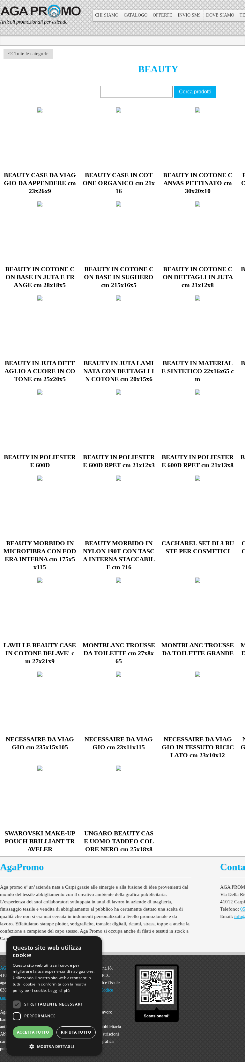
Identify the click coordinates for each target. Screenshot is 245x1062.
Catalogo (135, 15)
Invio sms (189, 15)
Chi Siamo (106, 15)
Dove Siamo (220, 15)
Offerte (162, 15)
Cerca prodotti (195, 91)
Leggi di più (59, 990)
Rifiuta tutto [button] (76, 1032)
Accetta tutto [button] (33, 1032)
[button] (54, 1046)
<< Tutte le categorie (28, 53)
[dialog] (54, 996)
